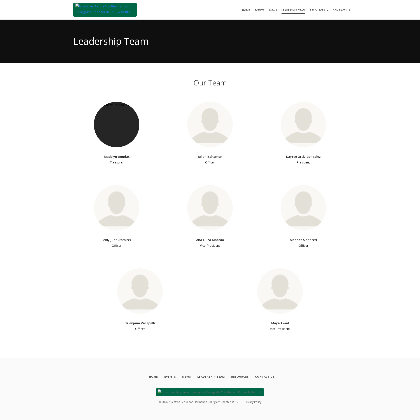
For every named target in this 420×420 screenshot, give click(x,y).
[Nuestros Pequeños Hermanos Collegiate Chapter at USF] (105, 10)
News (273, 10)
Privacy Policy (253, 402)
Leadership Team (293, 10)
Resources (317, 10)
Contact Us (341, 10)
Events (260, 10)
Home (246, 10)
